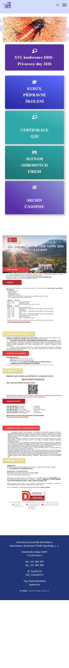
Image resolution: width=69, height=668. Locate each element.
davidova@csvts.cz (38, 590)
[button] (56, 29)
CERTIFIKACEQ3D (35, 133)
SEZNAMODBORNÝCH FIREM (34, 165)
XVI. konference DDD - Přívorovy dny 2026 (34, 60)
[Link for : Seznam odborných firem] (34, 29)
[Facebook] (57, 5)
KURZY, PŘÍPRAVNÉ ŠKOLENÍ (34, 95)
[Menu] (64, 5)
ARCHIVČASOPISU (34, 203)
